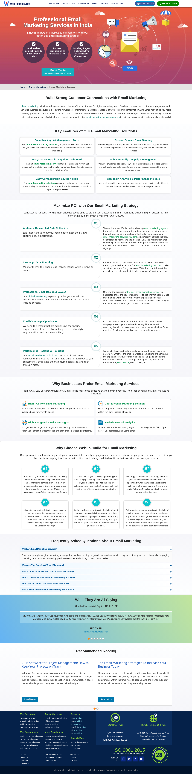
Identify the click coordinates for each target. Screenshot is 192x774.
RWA (76, 733)
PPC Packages (76, 748)
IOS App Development (53, 739)
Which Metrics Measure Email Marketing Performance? (49, 589)
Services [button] (53, 3)
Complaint (25, 763)
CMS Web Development (29, 739)
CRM (76, 721)
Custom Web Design (27, 718)
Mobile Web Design (27, 724)
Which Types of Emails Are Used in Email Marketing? (48, 571)
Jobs (76, 730)
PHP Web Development (29, 745)
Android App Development (55, 736)
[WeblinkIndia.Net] (17, 3)
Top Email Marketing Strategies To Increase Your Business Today (132, 665)
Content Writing (51, 724)
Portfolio (83, 3)
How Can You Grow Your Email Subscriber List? (45, 583)
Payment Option (76, 754)
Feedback (24, 760)
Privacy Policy (132, 770)
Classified (78, 727)
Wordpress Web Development (31, 736)
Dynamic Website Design (29, 721)
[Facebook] (123, 759)
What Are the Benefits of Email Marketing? (43, 565)
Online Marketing (52, 727)
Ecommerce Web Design (29, 727)
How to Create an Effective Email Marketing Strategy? (48, 577)
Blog (94, 3)
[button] (69, 3)
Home (22, 87)
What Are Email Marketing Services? (39, 549)
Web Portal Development (29, 748)
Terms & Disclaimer (115, 770)
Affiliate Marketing (52, 721)
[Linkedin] (135, 759)
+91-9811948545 (146, 3)
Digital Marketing (37, 87)
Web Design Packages (79, 742)
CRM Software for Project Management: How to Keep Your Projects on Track (55, 665)
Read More (30, 699)
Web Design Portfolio (53, 754)
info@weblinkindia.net (116, 740)
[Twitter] (129, 759)
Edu (76, 724)
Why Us (104, 3)
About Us (24, 757)
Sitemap (73, 760)
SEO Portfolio (50, 760)
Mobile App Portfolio (53, 757)
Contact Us (117, 3)
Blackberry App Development (56, 745)
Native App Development (55, 748)
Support (73, 757)
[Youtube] (141, 759)
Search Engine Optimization (56, 718)
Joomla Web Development (30, 742)
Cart (76, 718)
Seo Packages (76, 745)
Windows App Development (56, 742)
